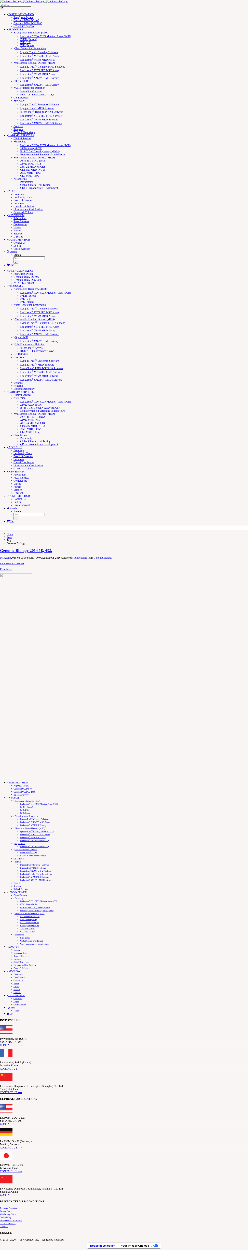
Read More (6, 569)
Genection (4, 1226)
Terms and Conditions (9, 1208)
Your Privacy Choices (135, 1245)
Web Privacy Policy (8, 1214)
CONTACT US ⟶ (11, 1045)
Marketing (5, 557)
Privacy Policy (6, 1211)
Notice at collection (102, 1245)
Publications (80, 557)
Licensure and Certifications (11, 1220)
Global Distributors (8, 1223)
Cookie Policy (5, 1217)
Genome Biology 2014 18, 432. (26, 550)
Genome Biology (103, 557)
